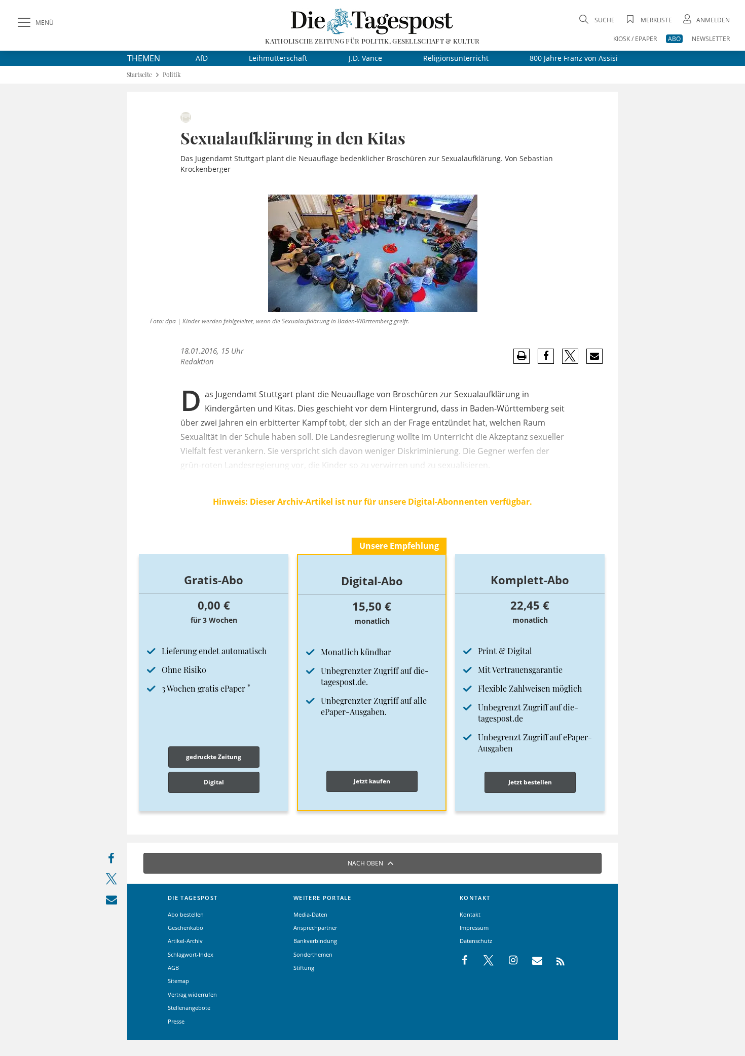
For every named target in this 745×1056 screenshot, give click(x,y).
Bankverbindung (315, 941)
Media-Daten (310, 914)
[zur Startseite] (372, 21)
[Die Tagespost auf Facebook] (465, 960)
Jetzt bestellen (530, 782)
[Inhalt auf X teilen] (111, 881)
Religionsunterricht (456, 58)
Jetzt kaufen (372, 781)
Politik (172, 75)
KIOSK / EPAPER (635, 38)
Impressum (474, 927)
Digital (214, 782)
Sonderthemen (312, 954)
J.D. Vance (365, 58)
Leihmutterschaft (278, 58)
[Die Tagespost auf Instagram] (508, 960)
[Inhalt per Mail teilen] (111, 901)
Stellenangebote (189, 1007)
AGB (173, 967)
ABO (674, 38)
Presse (176, 1021)
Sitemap (178, 981)
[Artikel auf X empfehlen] (570, 356)
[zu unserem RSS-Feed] (555, 960)
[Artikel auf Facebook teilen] (546, 356)
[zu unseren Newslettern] (532, 960)
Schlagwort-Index (190, 954)
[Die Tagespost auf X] (483, 960)
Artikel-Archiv (185, 941)
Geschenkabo (185, 927)
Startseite (139, 75)
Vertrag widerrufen (192, 994)
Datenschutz (476, 941)
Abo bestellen (186, 914)
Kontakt (470, 914)
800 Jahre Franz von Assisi (574, 58)
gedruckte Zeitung (213, 756)
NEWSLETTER (711, 38)
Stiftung (303, 967)
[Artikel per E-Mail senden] (594, 356)
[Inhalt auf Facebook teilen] (111, 860)
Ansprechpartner (315, 927)
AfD (202, 58)
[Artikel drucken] (521, 356)
